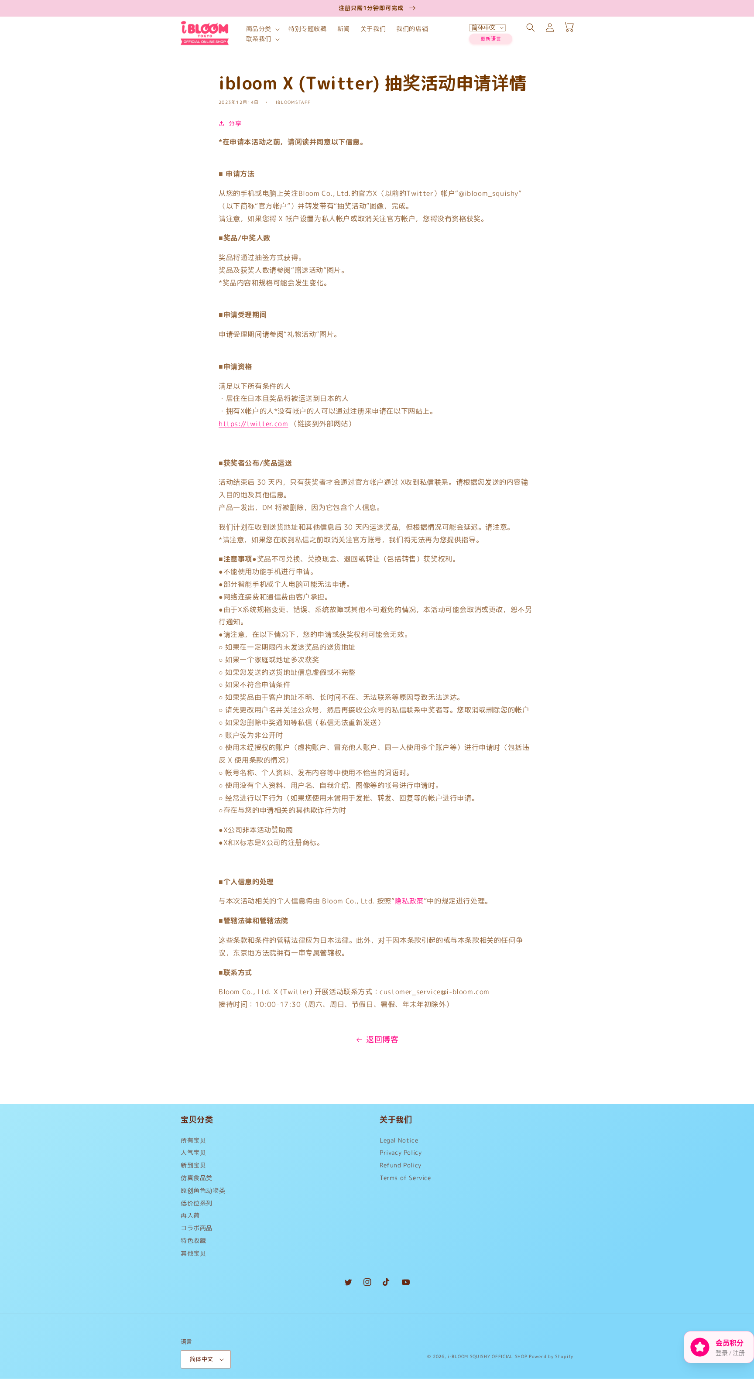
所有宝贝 (193, 1142)
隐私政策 (408, 901)
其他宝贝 (193, 1253)
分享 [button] (235, 123)
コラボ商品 (196, 1228)
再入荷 (190, 1215)
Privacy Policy (401, 1152)
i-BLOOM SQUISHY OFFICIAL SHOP (487, 1356)
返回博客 (382, 1039)
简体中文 (201, 1359)
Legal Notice (399, 1142)
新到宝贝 (193, 1165)
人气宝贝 (193, 1152)
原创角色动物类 (203, 1190)
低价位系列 (196, 1203)
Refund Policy (401, 1165)
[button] (262, 29)
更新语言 (490, 38)
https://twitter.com (253, 423)
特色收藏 (193, 1240)
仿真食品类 (196, 1178)
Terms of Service (405, 1178)
